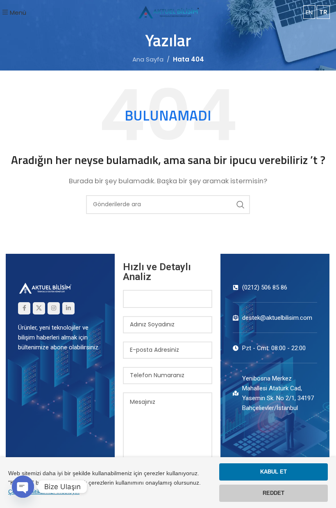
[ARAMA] (240, 204)
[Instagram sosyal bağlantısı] (54, 308)
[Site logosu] (168, 11)
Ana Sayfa (147, 59)
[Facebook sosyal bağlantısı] (24, 308)
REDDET (273, 493)
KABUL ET (273, 472)
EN (309, 12)
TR (323, 12)
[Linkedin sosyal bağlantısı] (68, 308)
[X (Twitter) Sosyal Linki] (39, 308)
